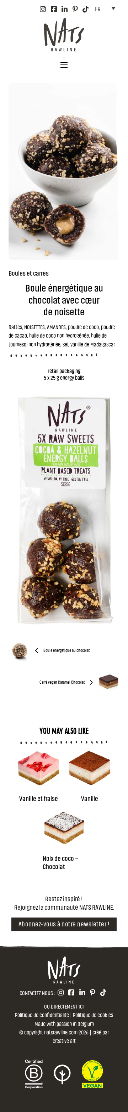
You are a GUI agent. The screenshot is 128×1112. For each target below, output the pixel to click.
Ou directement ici (64, 1006)
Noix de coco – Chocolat (60, 862)
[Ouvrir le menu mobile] (64, 65)
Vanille (89, 798)
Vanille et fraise (38, 798)
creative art (64, 1040)
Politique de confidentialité (42, 1014)
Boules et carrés (29, 273)
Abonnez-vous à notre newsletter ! (64, 923)
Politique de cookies (93, 1014)
